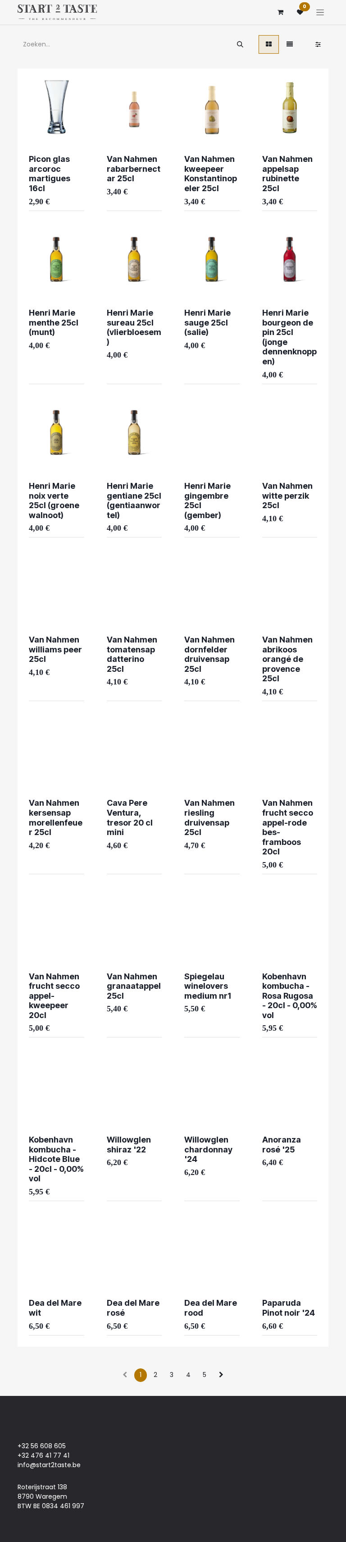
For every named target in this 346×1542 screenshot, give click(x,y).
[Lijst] (289, 44)
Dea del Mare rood (210, 1307)
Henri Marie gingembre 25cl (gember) (207, 500)
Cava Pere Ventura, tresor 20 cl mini (130, 817)
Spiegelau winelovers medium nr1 (207, 986)
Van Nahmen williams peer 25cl (55, 649)
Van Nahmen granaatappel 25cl (134, 986)
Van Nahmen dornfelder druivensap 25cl (209, 654)
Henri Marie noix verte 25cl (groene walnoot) (54, 500)
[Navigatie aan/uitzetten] (320, 12)
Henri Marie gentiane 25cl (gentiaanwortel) (134, 500)
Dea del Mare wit (55, 1307)
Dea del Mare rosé (133, 1307)
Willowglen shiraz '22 (129, 1144)
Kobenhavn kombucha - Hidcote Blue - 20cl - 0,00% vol (56, 1159)
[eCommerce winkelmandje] (280, 12)
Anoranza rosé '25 (281, 1144)
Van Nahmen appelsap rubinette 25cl (287, 173)
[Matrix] (268, 44)
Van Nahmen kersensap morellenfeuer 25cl (55, 817)
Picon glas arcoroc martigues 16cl (49, 173)
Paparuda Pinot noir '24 (288, 1307)
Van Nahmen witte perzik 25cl (287, 495)
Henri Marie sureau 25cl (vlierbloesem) (134, 327)
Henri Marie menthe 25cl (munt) (53, 322)
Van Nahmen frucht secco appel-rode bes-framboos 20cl (287, 827)
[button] (42, 121)
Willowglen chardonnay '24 (208, 1149)
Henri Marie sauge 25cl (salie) (207, 322)
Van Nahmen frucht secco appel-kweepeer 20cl (54, 996)
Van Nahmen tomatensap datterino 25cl (132, 654)
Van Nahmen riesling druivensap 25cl (209, 817)
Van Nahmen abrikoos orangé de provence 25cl (287, 659)
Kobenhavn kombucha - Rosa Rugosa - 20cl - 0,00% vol (289, 996)
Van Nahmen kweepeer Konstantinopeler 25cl (210, 173)
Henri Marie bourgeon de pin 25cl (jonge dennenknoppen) (289, 337)
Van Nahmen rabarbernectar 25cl (133, 168)
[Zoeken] (240, 44)
